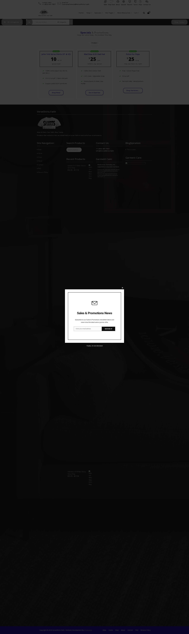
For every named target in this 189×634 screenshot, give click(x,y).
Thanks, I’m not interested (94, 346)
